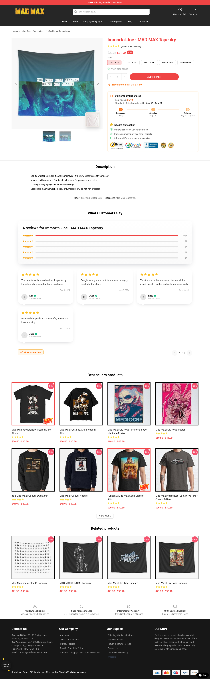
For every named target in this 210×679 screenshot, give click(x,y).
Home (15, 31)
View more (105, 516)
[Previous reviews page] (174, 353)
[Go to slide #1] (49, 136)
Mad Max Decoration (33, 31)
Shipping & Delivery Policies (120, 635)
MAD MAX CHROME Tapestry (75, 583)
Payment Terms (115, 639)
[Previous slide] (16, 83)
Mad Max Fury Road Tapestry (171, 583)
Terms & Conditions (69, 639)
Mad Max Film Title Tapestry (123, 583)
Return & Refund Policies (119, 644)
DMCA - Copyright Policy (71, 648)
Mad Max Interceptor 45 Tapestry (29, 583)
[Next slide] (98, 83)
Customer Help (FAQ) (118, 652)
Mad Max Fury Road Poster (170, 429)
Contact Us (113, 648)
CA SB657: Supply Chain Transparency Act (80, 652)
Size (109, 57)
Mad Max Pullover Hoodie (73, 495)
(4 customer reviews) (131, 46)
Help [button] (204, 675)
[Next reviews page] (189, 353)
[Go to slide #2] (65, 136)
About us (64, 635)
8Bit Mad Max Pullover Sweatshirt (30, 495)
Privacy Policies (67, 644)
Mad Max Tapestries (59, 31)
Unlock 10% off (6, 665)
